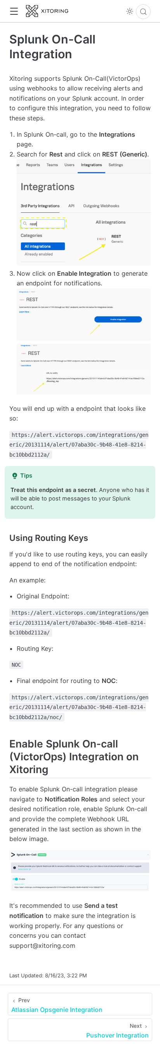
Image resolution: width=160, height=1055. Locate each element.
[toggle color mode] (129, 11)
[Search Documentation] (143, 11)
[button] (13, 11)
